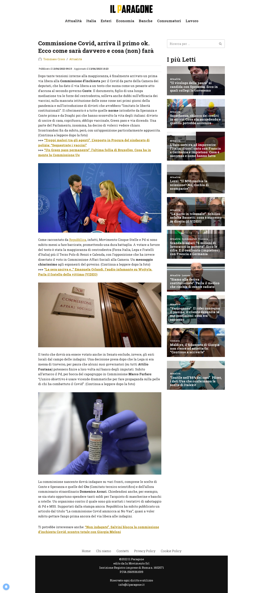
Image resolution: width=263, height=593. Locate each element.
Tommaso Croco (54, 59)
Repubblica (77, 240)
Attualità (73, 20)
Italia (91, 20)
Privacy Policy (144, 551)
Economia (125, 20)
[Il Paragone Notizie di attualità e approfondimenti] (131, 8)
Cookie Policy (171, 551)
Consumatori (169, 20)
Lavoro (192, 20)
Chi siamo (103, 551)
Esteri (106, 20)
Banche (145, 20)
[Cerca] (220, 43)
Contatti (122, 551)
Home (86, 551)
